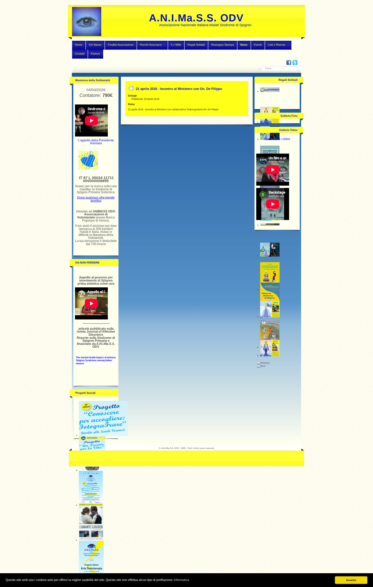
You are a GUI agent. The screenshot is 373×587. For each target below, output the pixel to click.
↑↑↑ (292, 455)
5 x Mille (176, 44)
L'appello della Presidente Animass (96, 142)
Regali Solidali (196, 44)
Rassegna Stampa (222, 44)
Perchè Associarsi (151, 44)
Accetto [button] (351, 580)
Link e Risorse (276, 44)
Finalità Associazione (120, 44)
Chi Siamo (95, 44)
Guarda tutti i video (277, 139)
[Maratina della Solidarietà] (88, 168)
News (244, 44)
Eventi (257, 44)
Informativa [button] (181, 580)
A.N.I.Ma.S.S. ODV (196, 17)
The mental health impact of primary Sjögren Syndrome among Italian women (96, 360)
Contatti (80, 53)
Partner (95, 53)
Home (78, 44)
